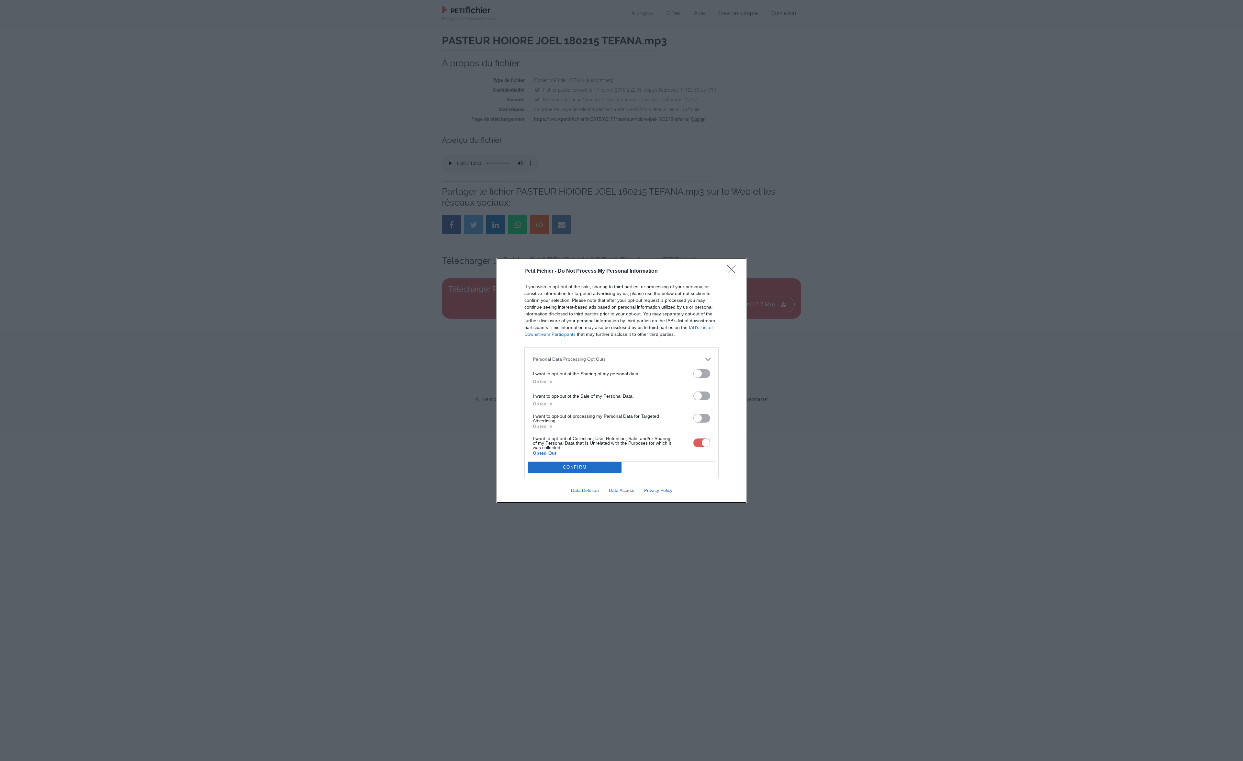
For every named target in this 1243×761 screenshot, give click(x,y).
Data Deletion (585, 490)
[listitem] (621, 359)
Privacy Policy (658, 490)
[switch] (701, 373)
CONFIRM (575, 467)
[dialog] (621, 381)
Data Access (621, 490)
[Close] (733, 271)
